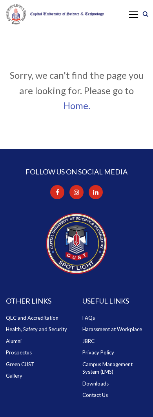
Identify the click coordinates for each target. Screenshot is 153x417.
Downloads (95, 383)
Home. (76, 105)
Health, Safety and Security (36, 329)
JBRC (88, 341)
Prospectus (19, 352)
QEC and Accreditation (32, 318)
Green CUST (20, 364)
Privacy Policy (98, 352)
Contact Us (95, 395)
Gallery (14, 376)
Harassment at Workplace (112, 329)
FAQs (88, 318)
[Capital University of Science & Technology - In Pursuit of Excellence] (55, 14)
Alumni (14, 341)
